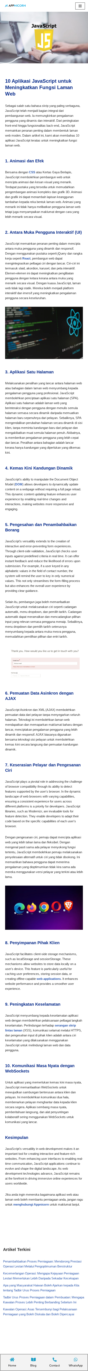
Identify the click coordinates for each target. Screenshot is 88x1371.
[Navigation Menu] (80, 5)
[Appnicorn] (15, 6)
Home (10, 32)
